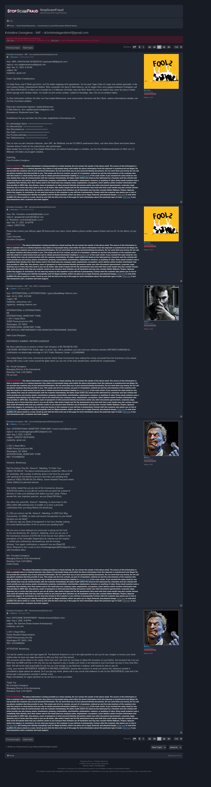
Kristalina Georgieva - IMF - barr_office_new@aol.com (29, 286)
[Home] (23, 11)
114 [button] (176, 47)
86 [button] (154, 47)
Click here (10, 40)
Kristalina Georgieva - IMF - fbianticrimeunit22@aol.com (29, 611)
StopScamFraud (51, 10)
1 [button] (143, 47)
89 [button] (169, 47)
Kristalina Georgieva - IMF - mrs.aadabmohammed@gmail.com (32, 54)
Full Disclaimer (100, 766)
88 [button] (164, 47)
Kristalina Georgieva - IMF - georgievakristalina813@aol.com (31, 207)
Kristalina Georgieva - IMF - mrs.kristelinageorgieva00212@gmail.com (35, 422)
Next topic (28, 47)
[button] (134, 47)
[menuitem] (10, 21)
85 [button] (150, 47)
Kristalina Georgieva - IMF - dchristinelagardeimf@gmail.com (47, 32)
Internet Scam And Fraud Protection (53, 13)
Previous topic (13, 47)
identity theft (84, 176)
